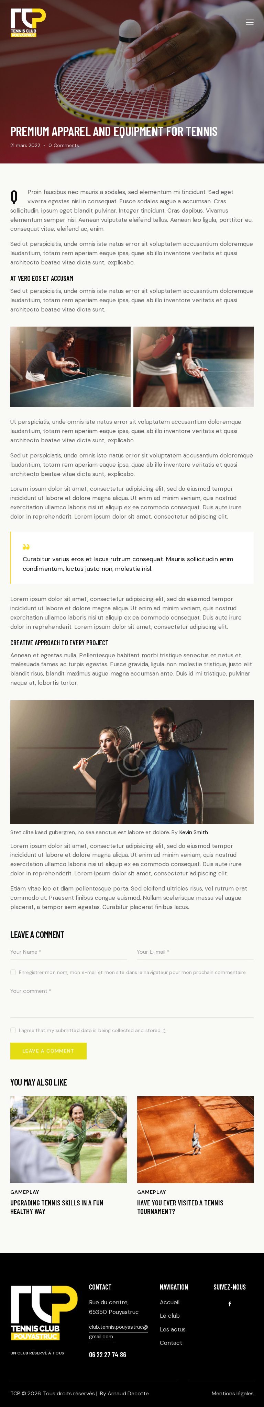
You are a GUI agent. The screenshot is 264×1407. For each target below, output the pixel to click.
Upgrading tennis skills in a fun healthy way (56, 1206)
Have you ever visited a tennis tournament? (180, 1206)
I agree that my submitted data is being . (92, 1030)
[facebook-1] (229, 1304)
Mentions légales (233, 1393)
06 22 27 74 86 (107, 1354)
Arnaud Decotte (128, 1393)
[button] (250, 22)
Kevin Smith (193, 832)
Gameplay (24, 1192)
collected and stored (136, 1030)
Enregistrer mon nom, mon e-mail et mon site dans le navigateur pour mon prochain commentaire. (133, 972)
